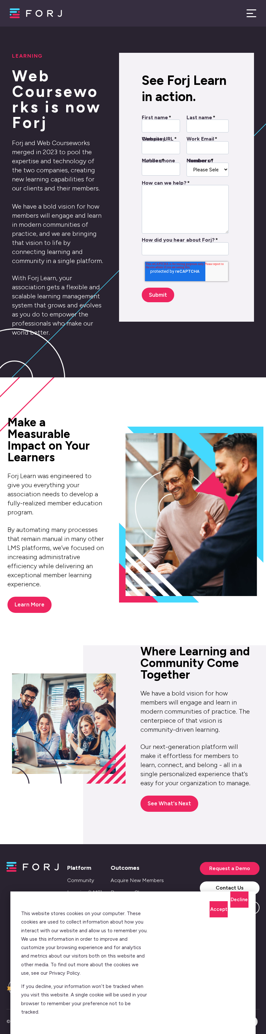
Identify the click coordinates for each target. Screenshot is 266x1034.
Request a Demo (229, 868)
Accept (218, 909)
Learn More (29, 604)
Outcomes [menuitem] (125, 867)
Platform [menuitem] (79, 867)
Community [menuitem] (80, 880)
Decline (239, 899)
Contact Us (230, 888)
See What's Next (169, 803)
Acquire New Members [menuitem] (137, 880)
